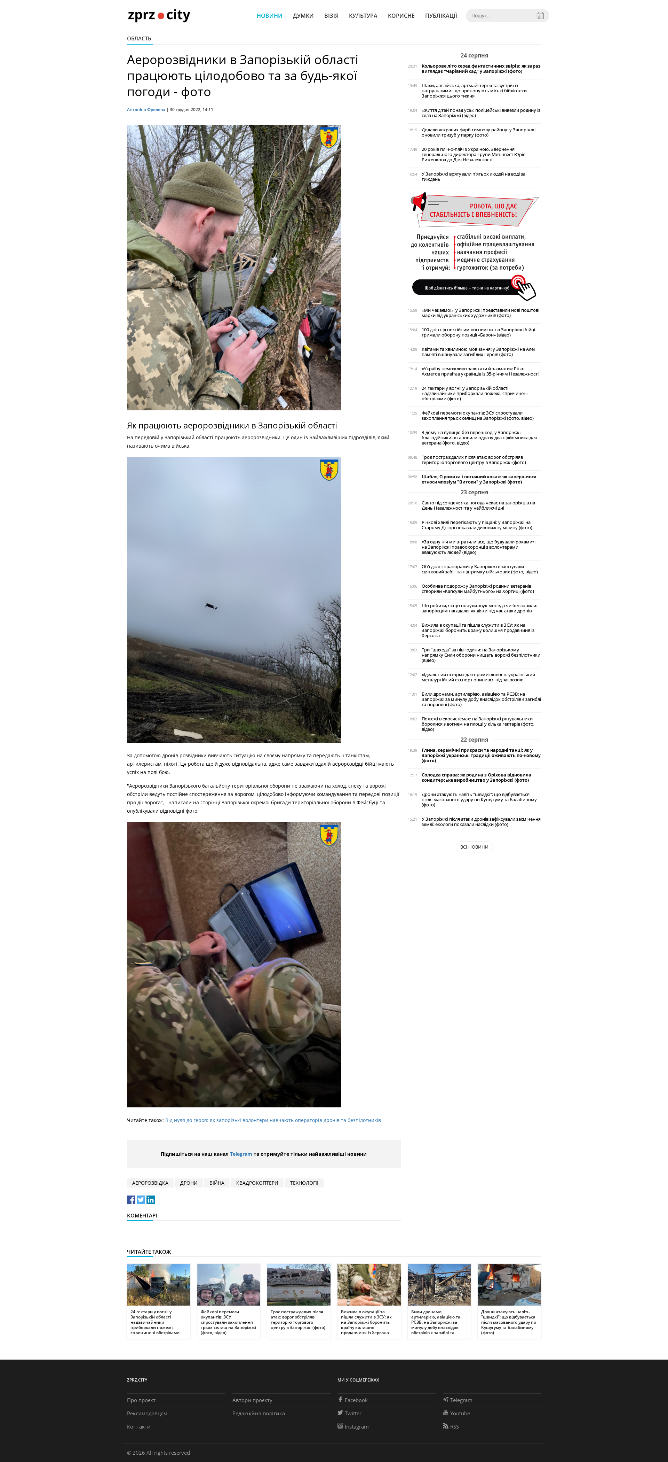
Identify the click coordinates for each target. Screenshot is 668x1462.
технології (304, 1182)
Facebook (356, 1400)
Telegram (241, 1154)
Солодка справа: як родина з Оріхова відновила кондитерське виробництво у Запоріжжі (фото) (476, 777)
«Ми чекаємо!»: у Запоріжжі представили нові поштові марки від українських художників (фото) (480, 313)
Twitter (353, 1413)
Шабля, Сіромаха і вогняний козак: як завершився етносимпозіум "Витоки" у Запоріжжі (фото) (479, 479)
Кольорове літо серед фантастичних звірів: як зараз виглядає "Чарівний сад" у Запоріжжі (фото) (481, 68)
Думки (303, 16)
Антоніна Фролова (146, 110)
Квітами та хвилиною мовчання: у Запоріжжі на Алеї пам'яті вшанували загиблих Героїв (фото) (478, 352)
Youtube (460, 1413)
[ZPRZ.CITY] (159, 15)
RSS (454, 1426)
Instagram (357, 1426)
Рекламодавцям (147, 1413)
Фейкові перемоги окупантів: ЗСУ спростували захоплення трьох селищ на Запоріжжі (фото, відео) (478, 415)
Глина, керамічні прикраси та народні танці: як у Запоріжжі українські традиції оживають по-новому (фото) (481, 755)
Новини (270, 16)
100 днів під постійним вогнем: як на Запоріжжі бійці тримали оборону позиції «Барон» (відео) (478, 332)
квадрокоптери (257, 1182)
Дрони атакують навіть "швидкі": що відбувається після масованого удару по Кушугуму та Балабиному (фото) (479, 799)
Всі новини (474, 847)
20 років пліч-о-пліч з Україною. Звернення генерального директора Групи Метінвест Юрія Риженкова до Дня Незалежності (473, 154)
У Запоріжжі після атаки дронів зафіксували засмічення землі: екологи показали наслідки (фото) (481, 822)
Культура (363, 16)
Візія (331, 16)
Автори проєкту (252, 1400)
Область (139, 38)
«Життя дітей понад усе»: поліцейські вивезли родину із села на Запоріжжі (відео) (481, 113)
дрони (189, 1182)
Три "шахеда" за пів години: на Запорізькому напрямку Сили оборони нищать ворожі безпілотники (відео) (481, 655)
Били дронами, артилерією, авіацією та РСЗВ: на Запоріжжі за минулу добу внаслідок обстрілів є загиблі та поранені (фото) (481, 699)
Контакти (139, 1426)
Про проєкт (141, 1400)
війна (216, 1182)
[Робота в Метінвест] (474, 246)
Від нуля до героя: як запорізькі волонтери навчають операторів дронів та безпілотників (273, 1120)
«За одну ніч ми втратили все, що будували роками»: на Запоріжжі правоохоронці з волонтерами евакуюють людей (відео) (478, 547)
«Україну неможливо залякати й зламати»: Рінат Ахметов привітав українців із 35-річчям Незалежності (480, 371)
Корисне (401, 16)
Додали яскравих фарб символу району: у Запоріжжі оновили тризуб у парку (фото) (478, 132)
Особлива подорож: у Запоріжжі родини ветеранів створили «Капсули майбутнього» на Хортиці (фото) (478, 588)
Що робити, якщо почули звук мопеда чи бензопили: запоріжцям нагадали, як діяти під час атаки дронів (479, 608)
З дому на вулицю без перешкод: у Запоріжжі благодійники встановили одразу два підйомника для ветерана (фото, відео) (479, 438)
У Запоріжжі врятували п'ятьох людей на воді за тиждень (473, 176)
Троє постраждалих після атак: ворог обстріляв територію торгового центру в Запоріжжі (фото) (474, 460)
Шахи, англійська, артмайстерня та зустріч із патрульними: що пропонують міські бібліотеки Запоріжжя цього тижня (474, 91)
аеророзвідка (150, 1182)
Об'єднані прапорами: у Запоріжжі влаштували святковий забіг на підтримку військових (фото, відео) (480, 569)
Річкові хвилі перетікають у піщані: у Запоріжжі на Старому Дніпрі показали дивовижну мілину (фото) (477, 525)
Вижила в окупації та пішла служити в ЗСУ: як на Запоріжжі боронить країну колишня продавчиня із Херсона (478, 630)
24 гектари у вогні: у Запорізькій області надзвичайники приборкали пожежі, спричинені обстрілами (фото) (474, 393)
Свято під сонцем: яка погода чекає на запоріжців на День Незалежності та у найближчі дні (478, 505)
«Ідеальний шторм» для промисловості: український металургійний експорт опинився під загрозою (478, 677)
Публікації (441, 16)
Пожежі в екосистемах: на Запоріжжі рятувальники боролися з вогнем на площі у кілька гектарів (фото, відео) (478, 724)
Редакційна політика (258, 1413)
